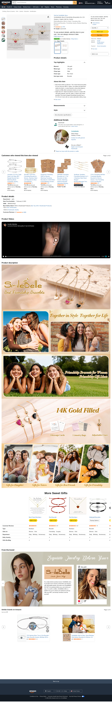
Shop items (74, 39)
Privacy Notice (43, 696)
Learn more (74, 126)
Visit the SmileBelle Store (61, 15)
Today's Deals (17, 7)
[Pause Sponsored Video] (47, 627)
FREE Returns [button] (58, 36)
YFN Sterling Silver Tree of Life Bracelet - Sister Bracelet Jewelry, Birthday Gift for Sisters (38, 636)
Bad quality (21, 226)
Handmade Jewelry (13, 209)
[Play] (3, 256)
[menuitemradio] (106, 256)
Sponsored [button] (4, 612)
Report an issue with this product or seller (67, 151)
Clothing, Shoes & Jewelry (8, 11)
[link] (14, 178)
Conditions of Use (34, 696)
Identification (33, 11)
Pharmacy (59, 7)
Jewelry (21, 11)
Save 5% (56, 39)
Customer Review (12, 226)
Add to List (95, 54)
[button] (3, 7)
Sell (42, 7)
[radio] (3, 19)
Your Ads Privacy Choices (75, 696)
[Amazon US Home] (32, 692)
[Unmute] (109, 257)
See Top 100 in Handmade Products (41, 205)
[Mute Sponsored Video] (47, 631)
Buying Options (94, 520)
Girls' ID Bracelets (12, 207)
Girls (17, 11)
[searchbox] (44, 2)
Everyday (66, 7)
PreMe (98, 40)
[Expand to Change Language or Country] (54, 691)
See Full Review (29, 226)
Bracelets (26, 11)
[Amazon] (6, 2)
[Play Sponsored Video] (78, 624)
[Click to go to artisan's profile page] (61, 130)
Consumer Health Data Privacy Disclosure (58, 696)
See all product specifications (63, 115)
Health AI (9, 7)
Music (52, 7)
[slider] (52, 256)
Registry (47, 7)
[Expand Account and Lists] (95, 3)
